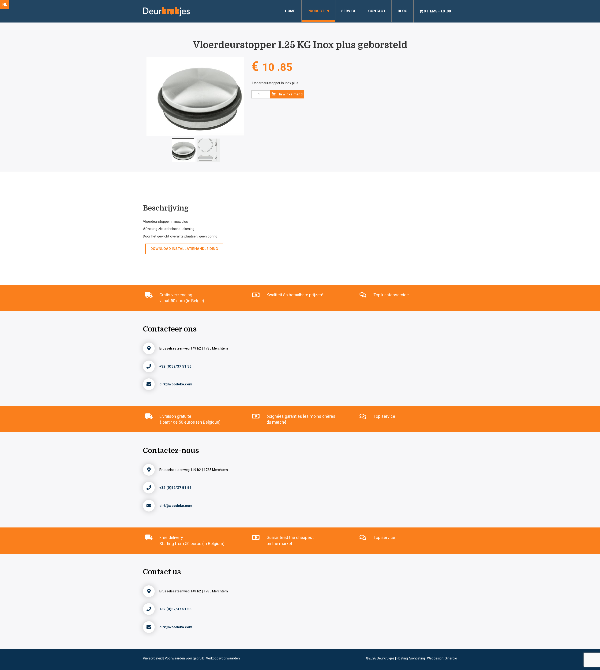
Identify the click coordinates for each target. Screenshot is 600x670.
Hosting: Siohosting (411, 658)
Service (348, 11)
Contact (377, 11)
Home (290, 11)
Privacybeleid (153, 658)
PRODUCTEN (318, 11)
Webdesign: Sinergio (442, 658)
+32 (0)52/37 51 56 (175, 366)
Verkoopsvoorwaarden (223, 658)
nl (4, 4)
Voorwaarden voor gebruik (185, 658)
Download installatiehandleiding (184, 249)
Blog (402, 11)
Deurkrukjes (386, 658)
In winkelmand (290, 94)
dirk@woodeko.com (175, 384)
